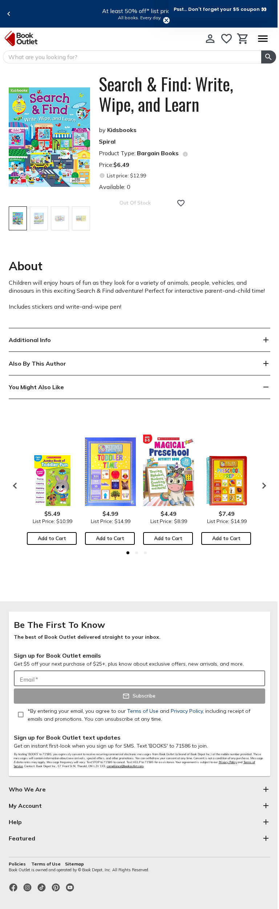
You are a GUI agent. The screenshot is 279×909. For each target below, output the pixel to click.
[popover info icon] (185, 154)
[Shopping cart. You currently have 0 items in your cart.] (243, 38)
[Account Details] (210, 38)
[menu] (262, 38)
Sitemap (74, 864)
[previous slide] (8, 13)
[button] (220, 9)
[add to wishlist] (181, 203)
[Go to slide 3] (145, 552)
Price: (114, 164)
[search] (268, 56)
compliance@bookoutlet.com (125, 766)
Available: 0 (114, 186)
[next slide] (262, 485)
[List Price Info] (102, 176)
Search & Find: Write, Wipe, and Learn (166, 94)
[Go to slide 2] (136, 552)
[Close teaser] (166, 20)
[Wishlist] (226, 38)
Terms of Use (46, 864)
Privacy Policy (228, 762)
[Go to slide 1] (127, 552)
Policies (18, 864)
